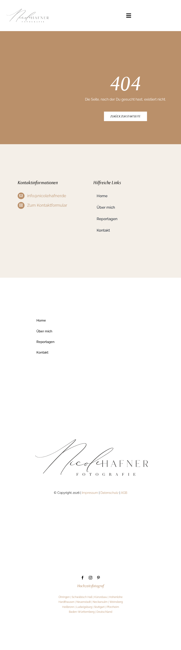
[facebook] (82, 577)
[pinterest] (98, 577)
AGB (124, 493)
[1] (28, 10)
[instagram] (90, 577)
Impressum (90, 493)
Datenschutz (109, 493)
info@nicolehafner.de (46, 195)
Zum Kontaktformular (47, 205)
